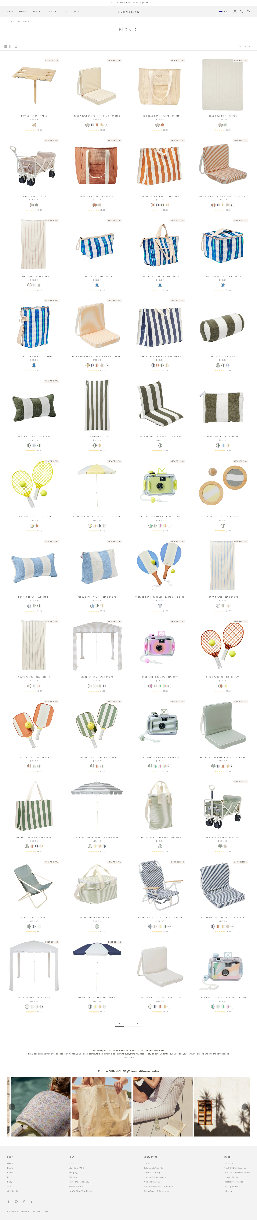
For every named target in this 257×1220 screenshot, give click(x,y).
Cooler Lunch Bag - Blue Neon (223, 276)
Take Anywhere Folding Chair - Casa (160, 998)
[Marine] (99, 525)
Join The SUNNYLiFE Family (237, 1172)
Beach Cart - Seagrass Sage (223, 837)
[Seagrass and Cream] (223, 525)
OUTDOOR (51, 11)
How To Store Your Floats (80, 1191)
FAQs (71, 1163)
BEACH (36, 11)
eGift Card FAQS (76, 1168)
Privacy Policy (231, 1177)
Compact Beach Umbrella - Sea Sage (97, 837)
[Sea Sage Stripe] (160, 846)
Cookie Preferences (233, 1182)
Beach (10, 1172)
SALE (76, 11)
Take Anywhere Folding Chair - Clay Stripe (223, 196)
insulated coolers (54, 1054)
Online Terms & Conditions (157, 1191)
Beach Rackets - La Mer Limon (34, 517)
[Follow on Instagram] (16, 1201)
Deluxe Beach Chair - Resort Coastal (160, 918)
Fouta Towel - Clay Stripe (34, 276)
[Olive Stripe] (162, 205)
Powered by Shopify (42, 1211)
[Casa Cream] (39, 926)
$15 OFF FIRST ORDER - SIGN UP (128, 3)
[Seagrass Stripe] (225, 124)
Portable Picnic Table (34, 116)
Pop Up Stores (231, 1186)
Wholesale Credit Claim (155, 1177)
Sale (9, 1186)
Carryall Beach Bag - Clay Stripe (160, 196)
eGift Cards (12, 1191)
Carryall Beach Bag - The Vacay (34, 837)
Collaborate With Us (153, 1168)
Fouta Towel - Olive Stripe (34, 677)
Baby (9, 1182)
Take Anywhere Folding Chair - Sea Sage (223, 757)
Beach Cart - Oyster (34, 196)
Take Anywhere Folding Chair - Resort (223, 918)
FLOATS (23, 11)
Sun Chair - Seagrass (34, 918)
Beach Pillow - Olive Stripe (34, 436)
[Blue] (97, 285)
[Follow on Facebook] (8, 1201)
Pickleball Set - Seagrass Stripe (97, 757)
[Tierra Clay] (162, 124)
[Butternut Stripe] (102, 124)
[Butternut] (95, 525)
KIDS (65, 11)
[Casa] (95, 686)
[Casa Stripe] (90, 686)
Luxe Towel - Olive (97, 436)
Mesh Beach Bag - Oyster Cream (160, 116)
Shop (17, 21)
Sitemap (228, 1191)
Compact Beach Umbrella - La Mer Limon (97, 517)
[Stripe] (92, 124)
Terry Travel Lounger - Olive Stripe (160, 436)
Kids (9, 1177)
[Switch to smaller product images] (11, 46)
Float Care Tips (76, 1186)
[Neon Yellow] (150, 525)
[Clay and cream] (97, 124)
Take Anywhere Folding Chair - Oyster (97, 116)
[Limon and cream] (32, 525)
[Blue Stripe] (34, 285)
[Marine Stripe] (158, 205)
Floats (10, 1168)
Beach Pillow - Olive (223, 356)
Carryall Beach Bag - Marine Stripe (160, 356)
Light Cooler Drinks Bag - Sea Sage (160, 837)
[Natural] (34, 124)
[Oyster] (87, 124)
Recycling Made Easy (79, 1182)
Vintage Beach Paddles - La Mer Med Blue (159, 597)
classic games (88, 1054)
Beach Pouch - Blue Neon (97, 276)
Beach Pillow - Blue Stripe (34, 597)
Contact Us (149, 1163)
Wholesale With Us (153, 1182)
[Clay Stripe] (153, 205)
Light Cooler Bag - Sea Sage (97, 918)
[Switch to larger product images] (5, 46)
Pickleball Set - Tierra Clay (34, 757)
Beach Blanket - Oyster (223, 116)
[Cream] (157, 124)
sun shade (71, 1054)
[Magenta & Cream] (160, 525)
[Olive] (160, 445)
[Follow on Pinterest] (24, 1201)
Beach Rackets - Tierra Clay (223, 677)
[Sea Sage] (104, 525)
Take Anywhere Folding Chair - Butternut (97, 356)
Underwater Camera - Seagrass (160, 757)
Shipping (73, 1172)
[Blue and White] (150, 926)
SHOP (10, 11)
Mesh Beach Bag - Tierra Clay (97, 196)
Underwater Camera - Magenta (160, 677)
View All (10, 1163)
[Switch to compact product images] (16, 46)
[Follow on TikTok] (31, 1201)
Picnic (26, 21)
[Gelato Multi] (165, 525)
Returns (73, 1177)
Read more (128, 1057)
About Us (228, 1163)
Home (9, 21)
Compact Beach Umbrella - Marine (97, 998)
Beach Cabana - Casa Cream (34, 998)
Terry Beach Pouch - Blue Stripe (97, 597)
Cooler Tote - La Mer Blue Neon (160, 276)
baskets (38, 1054)
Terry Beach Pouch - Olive (223, 436)
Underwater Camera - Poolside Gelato (223, 998)
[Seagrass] (36, 205)
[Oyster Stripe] (155, 926)
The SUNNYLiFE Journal (235, 1168)
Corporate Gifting (152, 1172)
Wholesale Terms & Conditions (158, 1186)
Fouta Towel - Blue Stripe (222, 597)
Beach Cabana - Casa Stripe (97, 677)
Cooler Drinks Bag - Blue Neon (34, 356)
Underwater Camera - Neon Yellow (160, 517)
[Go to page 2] (137, 1023)
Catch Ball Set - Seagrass (223, 517)
